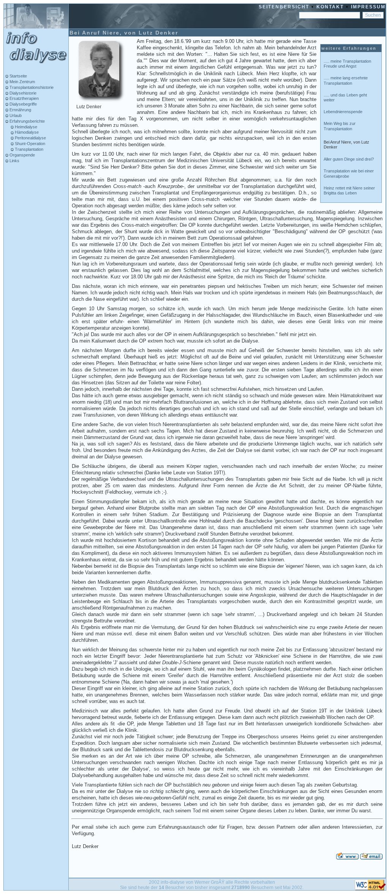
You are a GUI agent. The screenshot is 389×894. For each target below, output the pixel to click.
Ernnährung (19, 109)
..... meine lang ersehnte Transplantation (346, 80)
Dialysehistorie (22, 93)
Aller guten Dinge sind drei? (349, 159)
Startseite (17, 76)
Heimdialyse (25, 127)
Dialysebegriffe (22, 104)
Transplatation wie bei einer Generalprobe (349, 173)
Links (13, 160)
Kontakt (330, 6)
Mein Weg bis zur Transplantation (340, 126)
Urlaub (15, 115)
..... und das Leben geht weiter (345, 97)
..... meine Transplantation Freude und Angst (347, 63)
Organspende (21, 155)
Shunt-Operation (29, 143)
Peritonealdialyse (30, 138)
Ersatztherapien (23, 98)
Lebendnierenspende (343, 111)
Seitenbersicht (284, 6)
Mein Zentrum (21, 81)
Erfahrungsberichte (26, 121)
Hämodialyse (26, 132)
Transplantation (28, 149)
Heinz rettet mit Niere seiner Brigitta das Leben (349, 190)
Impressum (368, 6)
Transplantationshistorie (31, 87)
